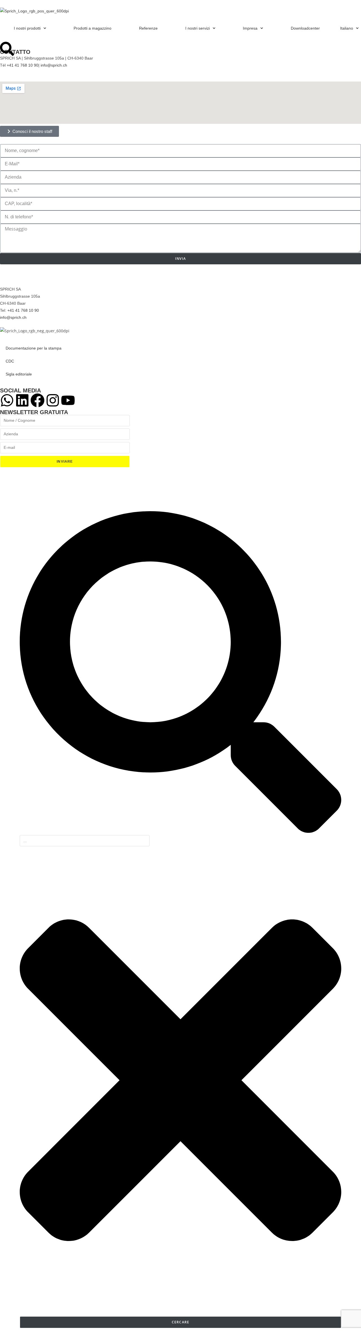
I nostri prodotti (27, 28)
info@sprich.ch (54, 65)
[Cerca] (180, 831)
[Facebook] (37, 400)
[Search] (7, 49)
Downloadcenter (305, 28)
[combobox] (84, 840)
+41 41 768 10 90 (22, 65)
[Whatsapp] (7, 400)
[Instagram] (53, 400)
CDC (10, 361)
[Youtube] (68, 400)
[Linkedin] (22, 400)
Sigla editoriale (19, 374)
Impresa (250, 28)
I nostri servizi (197, 28)
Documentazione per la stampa (33, 348)
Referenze (148, 28)
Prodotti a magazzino (92, 28)
